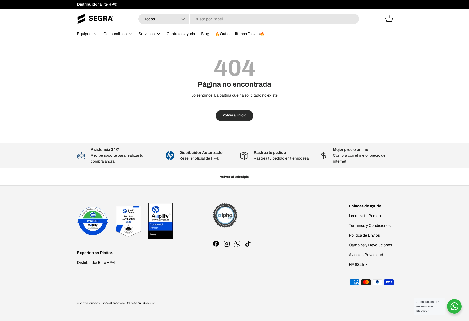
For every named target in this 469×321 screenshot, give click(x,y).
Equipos (84, 34)
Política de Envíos (364, 235)
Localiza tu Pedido (365, 216)
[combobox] (248, 19)
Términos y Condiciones (370, 225)
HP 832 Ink (358, 264)
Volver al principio (234, 177)
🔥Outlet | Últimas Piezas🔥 (240, 34)
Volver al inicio (234, 115)
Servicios (147, 34)
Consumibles (115, 34)
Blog (205, 34)
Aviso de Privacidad (366, 255)
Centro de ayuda (181, 34)
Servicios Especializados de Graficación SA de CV (120, 303)
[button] (389, 18)
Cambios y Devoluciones (370, 245)
